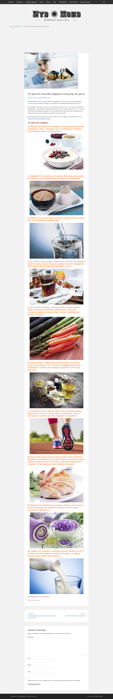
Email (30, 665)
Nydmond (22, 696)
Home (12, 26)
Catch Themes (99, 696)
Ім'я (29, 658)
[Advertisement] (56, 40)
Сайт (29, 671)
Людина (11, 2)
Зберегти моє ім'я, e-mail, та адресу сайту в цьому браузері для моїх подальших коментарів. (54, 680)
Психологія (19, 2)
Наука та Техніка (85, 2)
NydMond (40, 97)
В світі (41, 2)
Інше (54, 2)
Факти (48, 2)
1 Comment (48, 97)
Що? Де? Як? (63, 2)
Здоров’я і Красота (31, 2)
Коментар (31, 637)
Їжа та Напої (73, 2)
